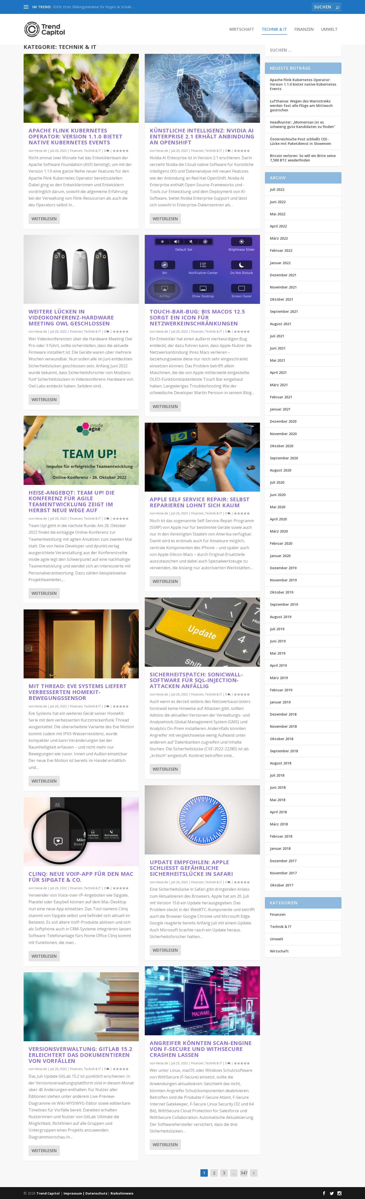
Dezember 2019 (283, 568)
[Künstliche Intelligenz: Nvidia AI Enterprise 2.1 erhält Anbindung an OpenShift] (202, 88)
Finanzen (304, 29)
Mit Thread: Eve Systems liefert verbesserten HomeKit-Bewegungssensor (78, 691)
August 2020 (280, 470)
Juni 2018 (278, 787)
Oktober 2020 (281, 445)
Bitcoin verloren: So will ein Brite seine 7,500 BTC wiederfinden (303, 157)
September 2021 (284, 311)
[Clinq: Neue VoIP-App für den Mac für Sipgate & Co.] (81, 831)
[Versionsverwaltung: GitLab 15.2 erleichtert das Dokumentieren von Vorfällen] (81, 1006)
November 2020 (283, 433)
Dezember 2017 (283, 860)
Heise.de (41, 151)
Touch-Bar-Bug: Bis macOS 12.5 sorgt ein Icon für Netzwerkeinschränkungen (197, 317)
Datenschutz (96, 1193)
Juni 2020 (278, 494)
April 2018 (278, 812)
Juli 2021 (277, 336)
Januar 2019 (280, 702)
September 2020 (284, 458)
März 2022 (279, 238)
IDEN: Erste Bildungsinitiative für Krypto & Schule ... (94, 6)
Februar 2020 (281, 543)
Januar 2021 (280, 409)
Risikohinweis (121, 1193)
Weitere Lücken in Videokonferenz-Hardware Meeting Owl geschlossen (71, 317)
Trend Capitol (48, 1193)
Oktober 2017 (281, 885)
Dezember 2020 (283, 421)
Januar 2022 (280, 262)
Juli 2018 (277, 775)
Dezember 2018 (283, 714)
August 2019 (280, 616)
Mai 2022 (277, 214)
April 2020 (278, 519)
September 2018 (284, 751)
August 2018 (280, 763)
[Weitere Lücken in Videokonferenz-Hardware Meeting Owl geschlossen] (81, 269)
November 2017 (283, 873)
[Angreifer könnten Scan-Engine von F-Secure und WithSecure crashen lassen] (202, 1000)
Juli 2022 (277, 189)
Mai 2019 (277, 653)
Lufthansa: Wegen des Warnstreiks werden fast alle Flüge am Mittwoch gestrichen (301, 105)
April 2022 (278, 226)
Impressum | (74, 1193)
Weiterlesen (44, 218)
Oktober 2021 (281, 299)
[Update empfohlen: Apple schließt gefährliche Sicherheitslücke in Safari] (202, 819)
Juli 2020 (277, 482)
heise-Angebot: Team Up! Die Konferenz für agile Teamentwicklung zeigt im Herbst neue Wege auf (72, 501)
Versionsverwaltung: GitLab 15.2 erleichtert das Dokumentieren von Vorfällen (81, 1054)
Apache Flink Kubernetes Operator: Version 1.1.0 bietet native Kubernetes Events (75, 136)
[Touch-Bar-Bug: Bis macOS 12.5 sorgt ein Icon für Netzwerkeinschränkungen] (202, 269)
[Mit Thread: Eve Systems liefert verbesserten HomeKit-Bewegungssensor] (81, 643)
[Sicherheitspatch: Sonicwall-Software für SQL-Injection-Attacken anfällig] (202, 632)
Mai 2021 (277, 360)
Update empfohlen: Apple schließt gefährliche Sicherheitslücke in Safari (191, 868)
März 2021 (279, 384)
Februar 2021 (281, 397)
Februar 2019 (281, 690)
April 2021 (278, 372)
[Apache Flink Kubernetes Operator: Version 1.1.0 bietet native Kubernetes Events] (81, 88)
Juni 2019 (278, 641)
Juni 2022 (278, 201)
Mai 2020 (277, 507)
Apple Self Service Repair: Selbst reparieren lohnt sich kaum (200, 502)
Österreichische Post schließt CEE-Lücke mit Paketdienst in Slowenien (300, 141)
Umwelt (329, 29)
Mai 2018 (277, 799)
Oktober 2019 (281, 592)
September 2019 (284, 604)
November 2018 (283, 726)
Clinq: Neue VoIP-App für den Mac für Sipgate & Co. (81, 876)
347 (244, 1173)
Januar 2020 (280, 555)
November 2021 (283, 287)
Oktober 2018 (281, 738)
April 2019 (278, 665)
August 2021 (280, 323)
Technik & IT (274, 29)
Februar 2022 (281, 250)
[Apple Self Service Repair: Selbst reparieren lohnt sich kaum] (202, 457)
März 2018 (279, 824)
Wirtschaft (241, 29)
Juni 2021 (278, 348)
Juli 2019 (277, 629)
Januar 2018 (280, 848)
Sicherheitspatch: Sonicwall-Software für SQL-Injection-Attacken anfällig (196, 680)
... (234, 1173)
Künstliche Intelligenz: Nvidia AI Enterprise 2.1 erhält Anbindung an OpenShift (202, 136)
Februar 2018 (281, 836)
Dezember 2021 (283, 275)
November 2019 (283, 580)
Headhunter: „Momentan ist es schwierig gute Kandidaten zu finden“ (302, 124)
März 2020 (279, 531)
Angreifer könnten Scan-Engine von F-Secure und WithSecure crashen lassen (201, 1048)
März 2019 (279, 677)
